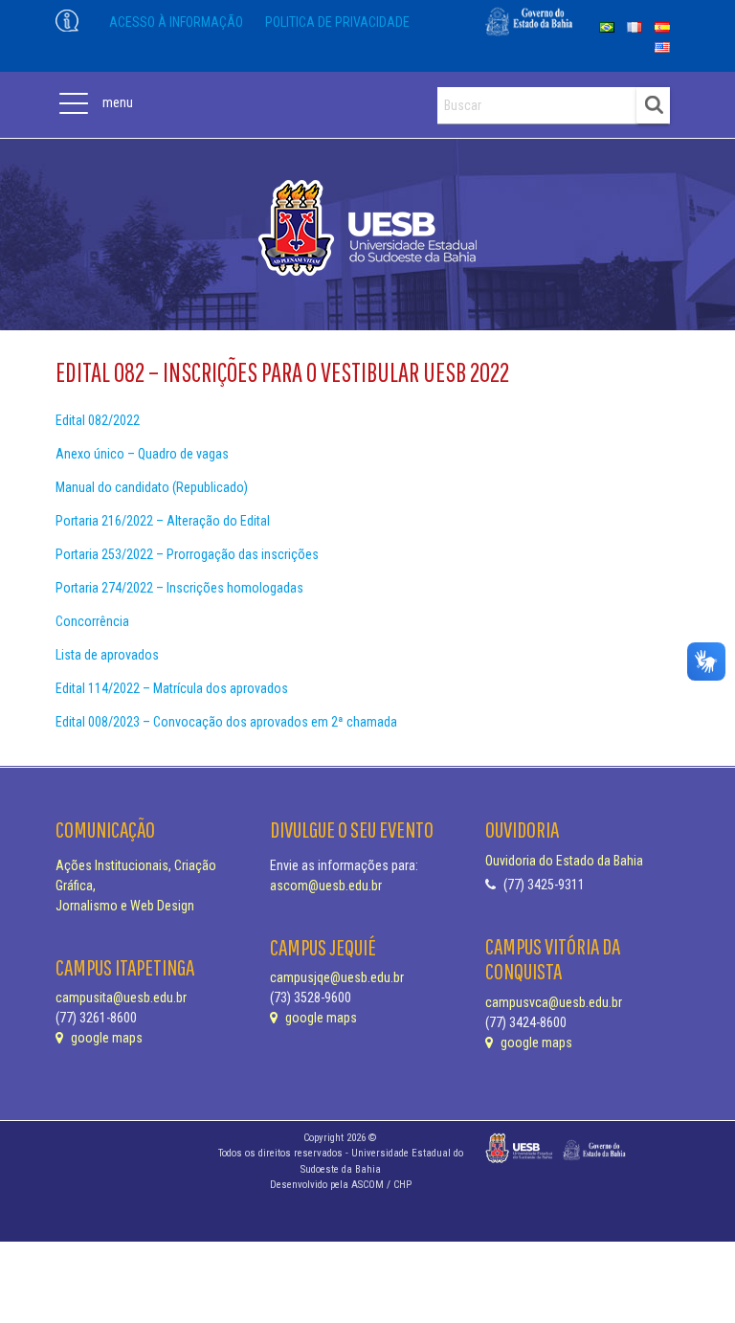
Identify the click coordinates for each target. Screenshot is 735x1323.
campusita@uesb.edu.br (121, 997)
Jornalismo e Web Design (125, 905)
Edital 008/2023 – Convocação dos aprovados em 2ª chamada (226, 721)
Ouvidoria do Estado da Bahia (564, 860)
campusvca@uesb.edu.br (553, 1002)
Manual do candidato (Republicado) (152, 487)
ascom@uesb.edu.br (326, 885)
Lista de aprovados (107, 654)
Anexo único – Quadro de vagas (142, 453)
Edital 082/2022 (98, 420)
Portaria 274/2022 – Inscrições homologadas (179, 587)
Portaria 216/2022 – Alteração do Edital (163, 520)
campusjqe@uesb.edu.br (337, 977)
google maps (105, 1037)
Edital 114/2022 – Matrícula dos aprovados (172, 688)
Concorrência (92, 621)
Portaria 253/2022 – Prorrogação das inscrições (187, 554)
